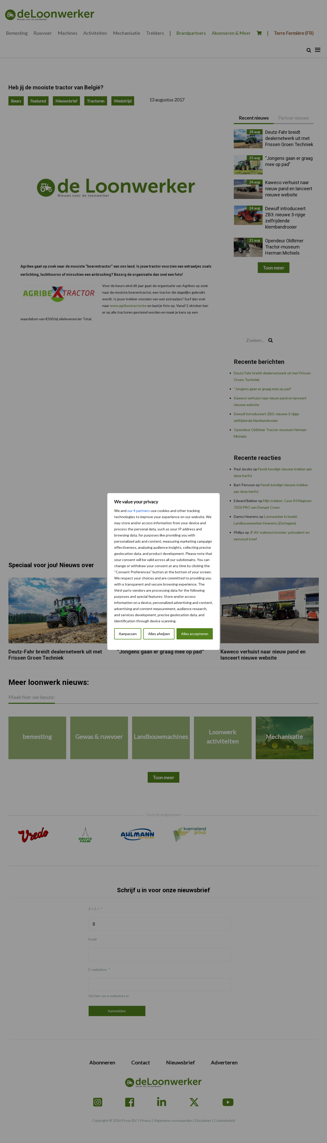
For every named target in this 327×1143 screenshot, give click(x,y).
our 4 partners (138, 510)
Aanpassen (128, 634)
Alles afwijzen (159, 634)
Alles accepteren (194, 634)
